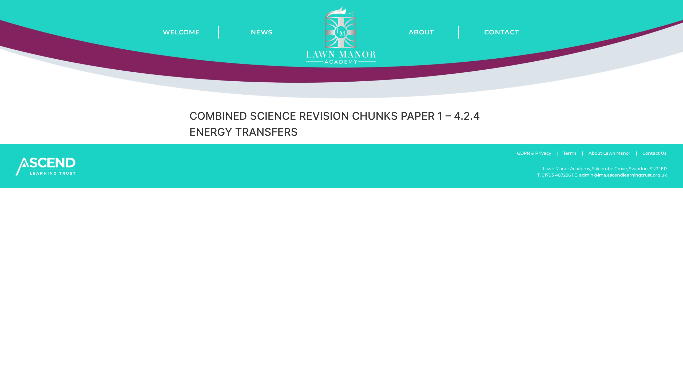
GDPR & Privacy (534, 153)
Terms (570, 153)
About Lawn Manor (609, 153)
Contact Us (654, 153)
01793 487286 (556, 175)
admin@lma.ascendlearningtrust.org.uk (623, 175)
